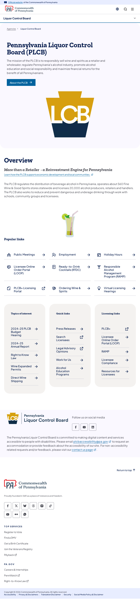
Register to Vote (13, 532)
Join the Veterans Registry (18, 549)
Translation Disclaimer (51, 594)
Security (67, 594)
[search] (125, 9)
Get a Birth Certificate (16, 543)
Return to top (124, 470)
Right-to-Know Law (15, 581)
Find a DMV (10, 537)
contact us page (84, 449)
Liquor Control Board (17, 18)
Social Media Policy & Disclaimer (88, 594)
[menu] (132, 9)
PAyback (9, 554)
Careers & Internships (16, 569)
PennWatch (10, 575)
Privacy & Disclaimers (28, 594)
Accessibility (10, 594)
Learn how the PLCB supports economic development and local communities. (48, 174)
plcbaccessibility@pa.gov (92, 441)
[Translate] (117, 9)
